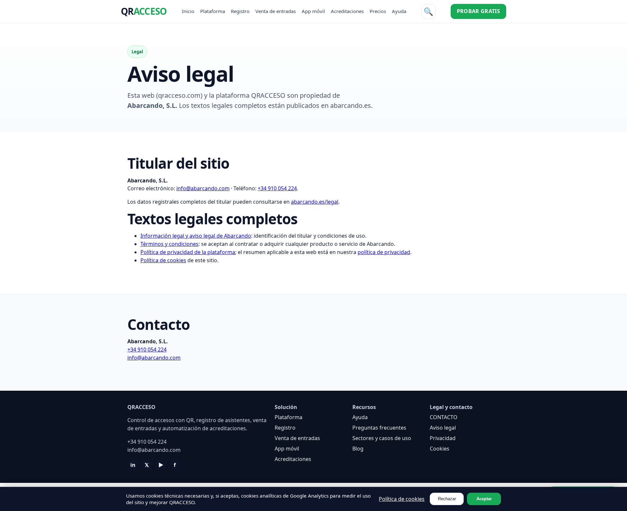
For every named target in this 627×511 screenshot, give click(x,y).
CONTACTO (444, 417)
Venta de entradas (275, 11)
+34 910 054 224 (277, 188)
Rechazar (447, 498)
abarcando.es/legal (314, 201)
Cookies (439, 448)
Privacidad (443, 438)
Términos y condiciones (169, 243)
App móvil (313, 11)
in (133, 464)
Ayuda (399, 11)
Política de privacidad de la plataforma (187, 252)
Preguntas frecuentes (379, 427)
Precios (378, 11)
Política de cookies (163, 260)
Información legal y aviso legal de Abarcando (195, 235)
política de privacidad (384, 252)
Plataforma (212, 11)
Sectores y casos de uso (381, 438)
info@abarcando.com (203, 188)
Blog (357, 448)
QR (144, 11)
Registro (240, 11)
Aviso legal (443, 427)
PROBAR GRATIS (478, 11)
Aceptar (484, 498)
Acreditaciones (347, 11)
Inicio (188, 11)
